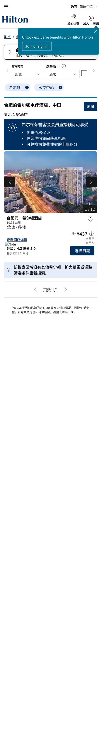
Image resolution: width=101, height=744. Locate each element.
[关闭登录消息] (95, 31)
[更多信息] (91, 234)
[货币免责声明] (64, 66)
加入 (86, 23)
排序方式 (17, 66)
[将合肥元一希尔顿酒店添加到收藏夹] (90, 219)
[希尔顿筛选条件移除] (27, 87)
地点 (7, 36)
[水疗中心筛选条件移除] (60, 87)
